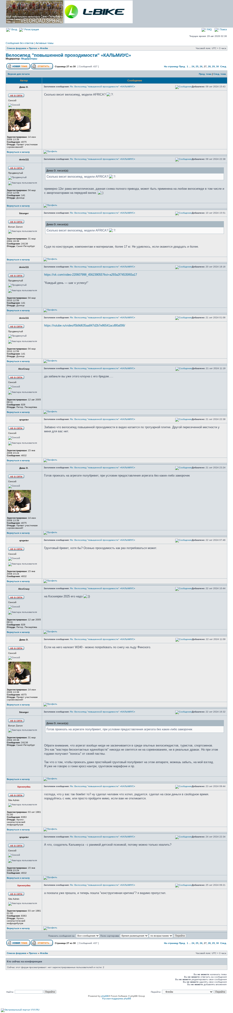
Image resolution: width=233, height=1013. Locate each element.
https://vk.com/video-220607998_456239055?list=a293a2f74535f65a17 (90, 274)
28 (209, 66)
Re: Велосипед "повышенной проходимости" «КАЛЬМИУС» (102, 86)
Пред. (182, 66)
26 (201, 66)
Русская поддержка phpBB (116, 998)
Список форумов (16, 48)
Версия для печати (19, 74)
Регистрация (31, 29)
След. (223, 66)
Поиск (223, 29)
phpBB (105, 996)
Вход (14, 29)
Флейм (44, 48)
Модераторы (29, 58)
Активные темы (44, 43)
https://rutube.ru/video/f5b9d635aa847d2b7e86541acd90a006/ (84, 325)
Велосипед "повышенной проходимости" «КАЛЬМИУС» (68, 55)
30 (217, 66)
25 (197, 66)
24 (193, 66)
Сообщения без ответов (19, 43)
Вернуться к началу (18, 152)
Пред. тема (205, 74)
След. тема (219, 74)
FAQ (209, 29)
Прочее (33, 48)
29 (213, 66)
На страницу (171, 66)
